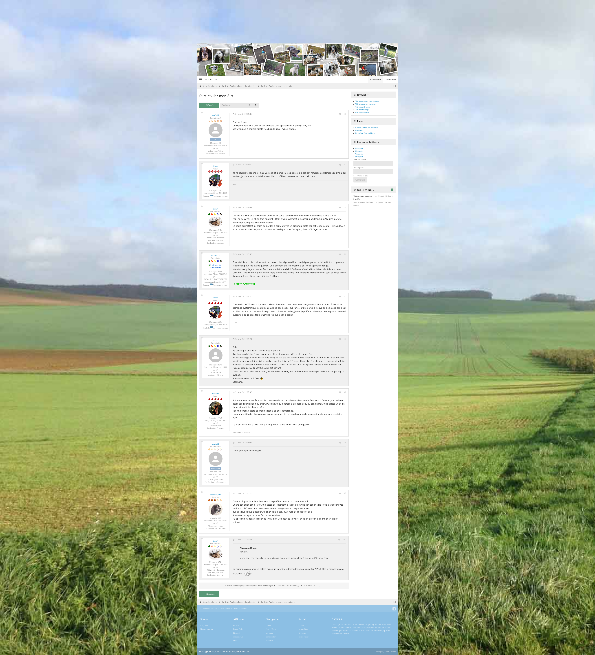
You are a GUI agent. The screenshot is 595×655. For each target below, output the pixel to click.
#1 (345, 114)
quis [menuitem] (235, 640)
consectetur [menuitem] (238, 637)
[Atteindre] (394, 86)
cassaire (215, 393)
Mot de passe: (358, 168)
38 (220, 143)
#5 (345, 296)
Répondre (210, 105)
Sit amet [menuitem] (236, 633)
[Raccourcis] (200, 79)
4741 (220, 230)
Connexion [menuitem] (391, 80)
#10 (344, 540)
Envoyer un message (220, 196)
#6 (345, 339)
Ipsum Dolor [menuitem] (238, 629)
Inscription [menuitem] (375, 80)
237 (219, 518)
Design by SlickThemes (386, 651)
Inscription (359, 157)
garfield (215, 115)
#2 (345, 165)
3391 (220, 190)
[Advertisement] (297, 21)
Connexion (359, 154)
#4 (345, 254)
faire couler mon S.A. (217, 96)
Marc (215, 166)
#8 (345, 442)
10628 (220, 418)
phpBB (215, 651)
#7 (345, 392)
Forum (208, 79)
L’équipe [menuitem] (204, 625)
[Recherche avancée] (255, 105)
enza (215, 340)
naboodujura (215, 494)
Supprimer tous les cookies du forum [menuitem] (216, 609)
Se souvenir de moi (360, 176)
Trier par (288, 585)
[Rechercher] (249, 105)
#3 (345, 207)
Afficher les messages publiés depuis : (249, 585)
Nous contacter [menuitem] (240, 609)
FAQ (216, 79)
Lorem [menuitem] (236, 625)
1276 (220, 365)
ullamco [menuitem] (269, 640)
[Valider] (320, 585)
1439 (220, 271)
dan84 (215, 209)
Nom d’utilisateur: (360, 159)
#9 (345, 493)
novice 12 (215, 255)
